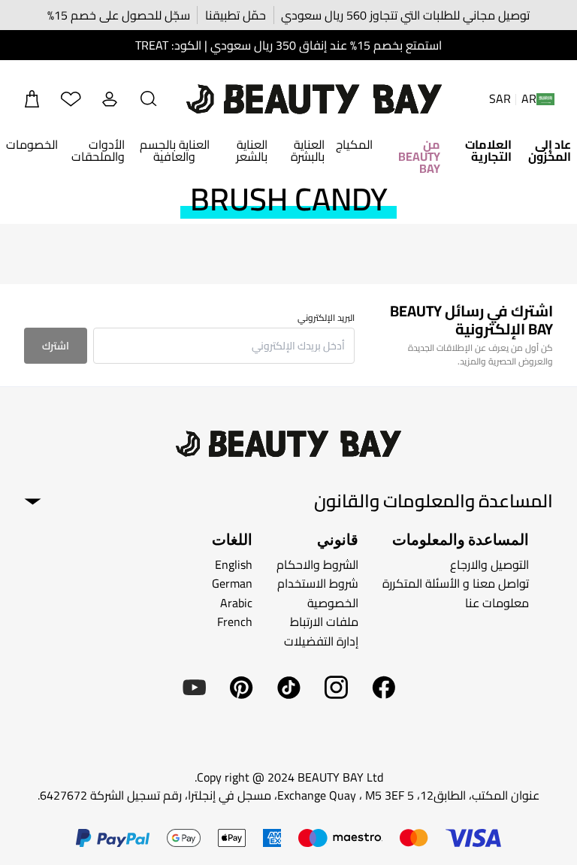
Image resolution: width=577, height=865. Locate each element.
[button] (148, 99)
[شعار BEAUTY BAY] (314, 99)
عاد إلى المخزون (549, 150)
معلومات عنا (497, 602)
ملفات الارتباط (324, 621)
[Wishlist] (70, 99)
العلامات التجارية (488, 150)
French (234, 621)
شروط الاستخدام (317, 583)
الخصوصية (332, 602)
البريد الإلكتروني (326, 318)
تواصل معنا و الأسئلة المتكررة (455, 583)
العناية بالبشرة (308, 150)
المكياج (354, 144)
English (233, 563)
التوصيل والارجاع (489, 563)
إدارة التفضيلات (321, 641)
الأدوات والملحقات (98, 150)
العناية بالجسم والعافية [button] (175, 150)
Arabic (236, 602)
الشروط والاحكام (317, 563)
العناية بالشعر (251, 150)
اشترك (55, 345)
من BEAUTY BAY (419, 156)
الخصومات (32, 144)
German (232, 583)
